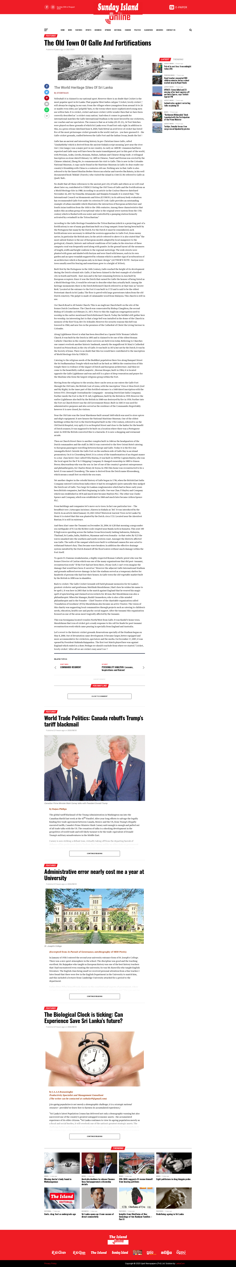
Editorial (117, 30)
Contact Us (170, 30)
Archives (159, 30)
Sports (88, 30)
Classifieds (148, 30)
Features (78, 30)
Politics (137, 30)
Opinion (108, 30)
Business (98, 30)
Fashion (128, 30)
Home (63, 30)
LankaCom (180, 1263)
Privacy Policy (50, 1263)
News (70, 30)
